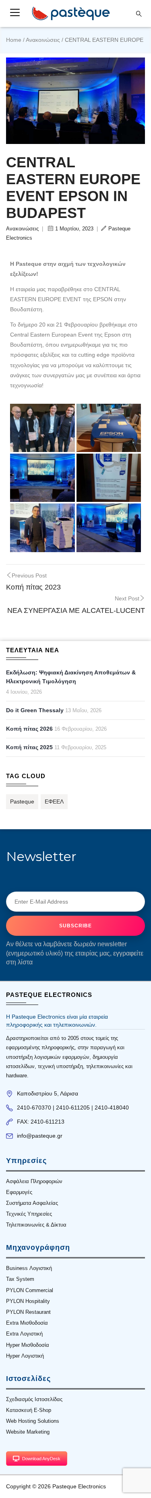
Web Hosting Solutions (32, 1421)
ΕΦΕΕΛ (54, 801)
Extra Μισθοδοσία (27, 1323)
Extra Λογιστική (24, 1334)
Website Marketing (28, 1432)
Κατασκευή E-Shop (28, 1410)
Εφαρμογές (19, 1192)
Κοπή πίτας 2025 (29, 747)
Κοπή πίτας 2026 (29, 728)
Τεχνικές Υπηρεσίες (29, 1214)
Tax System (20, 1279)
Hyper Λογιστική (25, 1356)
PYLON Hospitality (28, 1301)
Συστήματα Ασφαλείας (32, 1203)
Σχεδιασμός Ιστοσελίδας (34, 1399)
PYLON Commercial (29, 1290)
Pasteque (22, 801)
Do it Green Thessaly (35, 710)
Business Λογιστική (29, 1268)
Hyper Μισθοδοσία (27, 1345)
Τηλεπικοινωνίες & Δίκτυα (36, 1225)
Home (13, 40)
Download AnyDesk (41, 1458)
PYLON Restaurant (28, 1312)
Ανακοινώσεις (43, 40)
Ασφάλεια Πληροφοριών (34, 1181)
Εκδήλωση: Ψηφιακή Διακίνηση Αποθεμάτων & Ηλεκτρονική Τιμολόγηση (71, 676)
